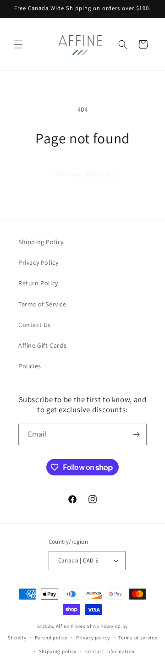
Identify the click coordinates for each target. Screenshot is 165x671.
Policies (29, 366)
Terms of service (137, 637)
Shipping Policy (41, 242)
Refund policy (51, 637)
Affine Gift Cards (42, 345)
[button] (18, 44)
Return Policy (38, 283)
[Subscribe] (136, 434)
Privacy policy (93, 637)
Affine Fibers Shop (77, 626)
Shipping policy (58, 651)
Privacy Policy (38, 262)
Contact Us (34, 325)
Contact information (110, 651)
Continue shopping (83, 173)
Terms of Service (42, 304)
